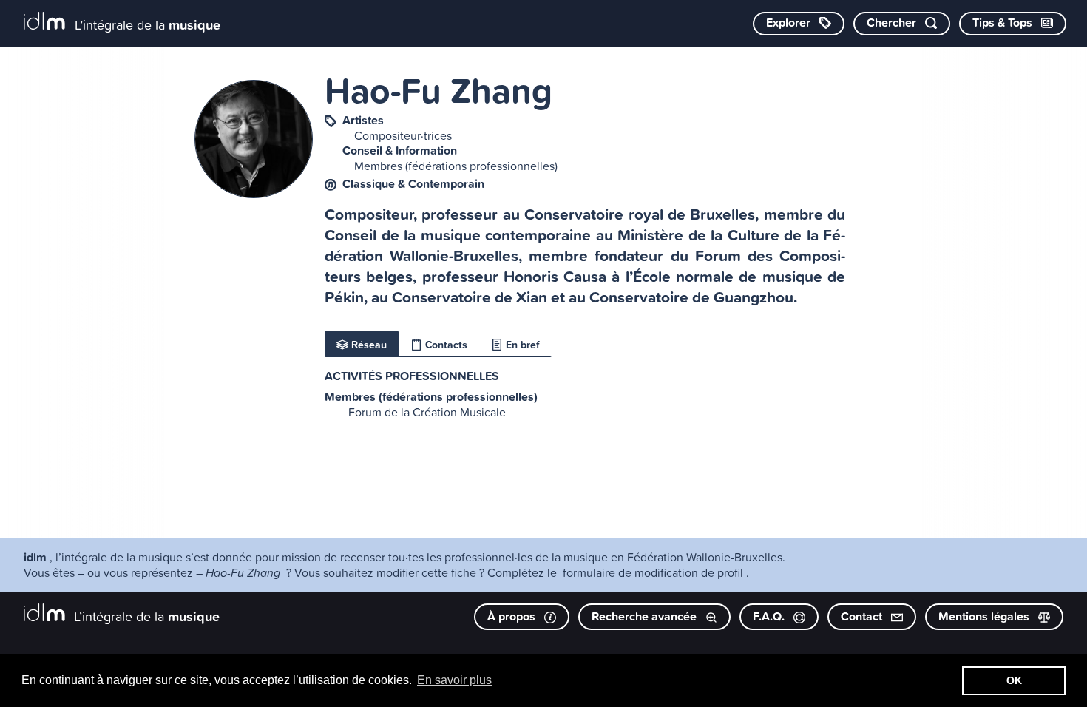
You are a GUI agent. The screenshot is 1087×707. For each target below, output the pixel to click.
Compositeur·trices (403, 135)
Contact (863, 616)
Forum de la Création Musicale (427, 412)
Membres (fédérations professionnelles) (456, 166)
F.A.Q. (770, 616)
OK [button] (1014, 680)
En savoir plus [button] (454, 680)
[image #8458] (253, 194)
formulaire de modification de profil (654, 572)
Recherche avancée (646, 616)
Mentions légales (985, 616)
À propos (512, 616)
